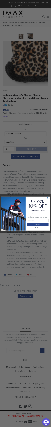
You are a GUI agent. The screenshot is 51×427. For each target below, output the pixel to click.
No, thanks (37, 227)
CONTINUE (37, 224)
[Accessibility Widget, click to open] (46, 422)
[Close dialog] (48, 198)
